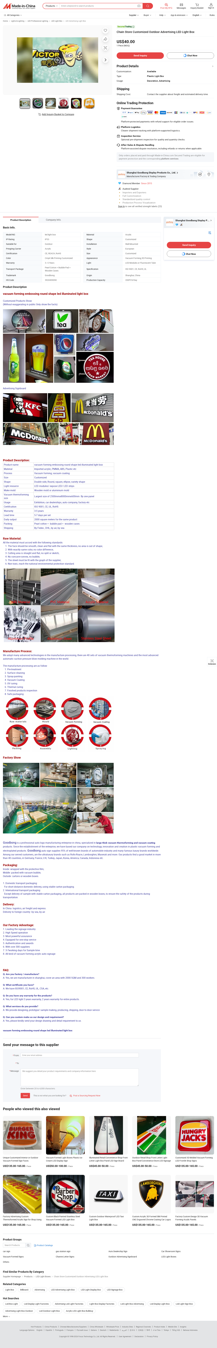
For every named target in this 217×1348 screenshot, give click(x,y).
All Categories (13, 15)
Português (59, 1330)
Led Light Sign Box (184, 1303)
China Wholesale (96, 1326)
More (5, 1316)
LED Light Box (56, 21)
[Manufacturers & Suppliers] (19, 6)
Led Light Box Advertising (132, 1303)
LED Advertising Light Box (76, 21)
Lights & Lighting (17, 21)
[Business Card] (209, 232)
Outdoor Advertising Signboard (122, 1256)
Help (161, 15)
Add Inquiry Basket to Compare (58, 114)
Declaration (139, 1336)
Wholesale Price (112, 1326)
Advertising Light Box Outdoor (19, 1310)
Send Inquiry (140, 55)
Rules (212, 15)
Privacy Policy (152, 1336)
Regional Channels (143, 1326)
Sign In (121, 206)
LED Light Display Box (91, 1289)
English (40, 1330)
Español (49, 1330)
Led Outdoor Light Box (49, 1310)
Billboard (24, 1289)
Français (70, 1330)
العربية (124, 1330)
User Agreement (125, 1336)
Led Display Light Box (160, 1303)
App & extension (178, 15)
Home (5, 21)
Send (25, 1095)
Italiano (94, 1330)
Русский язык (82, 1330)
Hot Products (36, 1326)
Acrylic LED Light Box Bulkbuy (79, 1310)
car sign (6, 1251)
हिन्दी (148, 1330)
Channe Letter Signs (65, 1256)
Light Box (9, 1289)
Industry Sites (127, 1326)
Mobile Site (172, 1326)
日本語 (140, 1330)
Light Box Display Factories (101, 1303)
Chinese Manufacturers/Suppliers (73, 1326)
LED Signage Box (115, 1289)
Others (6, 1261)
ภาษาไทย (156, 1330)
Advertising (40, 1289)
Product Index (159, 1326)
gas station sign (63, 1251)
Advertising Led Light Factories (69, 1303)
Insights (183, 1326)
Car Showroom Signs (171, 1251)
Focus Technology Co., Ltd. (89, 1336)
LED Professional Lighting (38, 21)
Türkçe (166, 1330)
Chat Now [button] (192, 55)
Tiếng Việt (176, 1330)
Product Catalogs (44, 1245)
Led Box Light (11, 1303)
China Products (51, 1326)
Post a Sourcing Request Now (85, 1095)
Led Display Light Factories (36, 1303)
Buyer (146, 15)
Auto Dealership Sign (117, 1251)
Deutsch (103, 1330)
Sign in (211, 7)
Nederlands (114, 1330)
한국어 (132, 1330)
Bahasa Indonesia (190, 1330)
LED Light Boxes (168, 1256)
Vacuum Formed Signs (13, 1256)
